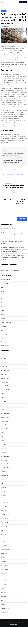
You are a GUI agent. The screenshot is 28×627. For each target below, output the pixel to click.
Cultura (2, 295)
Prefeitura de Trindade (7, 322)
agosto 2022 (4, 526)
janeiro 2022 (4, 553)
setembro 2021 (5, 569)
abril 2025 (3, 405)
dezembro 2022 (5, 510)
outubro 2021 (4, 565)
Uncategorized (5, 345)
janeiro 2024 (4, 460)
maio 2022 (3, 538)
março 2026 (4, 366)
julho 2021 (3, 577)
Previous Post (8, 183)
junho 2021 (4, 581)
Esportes (3, 303)
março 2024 (4, 452)
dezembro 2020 (5, 604)
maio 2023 (3, 491)
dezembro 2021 (5, 557)
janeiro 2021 (4, 600)
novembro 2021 (5, 561)
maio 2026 (3, 358)
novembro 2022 (5, 514)
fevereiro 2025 (5, 413)
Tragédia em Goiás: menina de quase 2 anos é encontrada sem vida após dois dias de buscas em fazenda (13, 257)
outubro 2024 (4, 425)
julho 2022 (3, 530)
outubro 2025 (4, 386)
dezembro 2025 (5, 378)
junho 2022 (4, 534)
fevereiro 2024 (5, 456)
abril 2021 (3, 588)
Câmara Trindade (5, 283)
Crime (2, 291)
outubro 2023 (4, 471)
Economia (3, 299)
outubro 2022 (4, 518)
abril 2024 (3, 448)
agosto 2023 (4, 479)
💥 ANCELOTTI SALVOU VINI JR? (9, 229)
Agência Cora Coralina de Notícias (16, 174)
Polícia (2, 314)
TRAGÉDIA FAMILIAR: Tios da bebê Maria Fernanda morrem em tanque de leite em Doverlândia (12, 241)
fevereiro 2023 (5, 503)
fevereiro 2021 (5, 596)
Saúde (2, 330)
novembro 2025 (5, 382)
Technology (4, 334)
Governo (3, 306)
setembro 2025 (5, 390)
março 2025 (4, 409)
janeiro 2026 (4, 374)
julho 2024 (3, 436)
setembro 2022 (5, 522)
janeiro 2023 (4, 507)
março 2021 (4, 592)
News (2, 310)
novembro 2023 (5, 468)
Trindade (3, 342)
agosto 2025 (4, 393)
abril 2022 (3, 542)
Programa (3, 326)
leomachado (5, 26)
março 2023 (4, 499)
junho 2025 (4, 397)
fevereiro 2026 (5, 370)
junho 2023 (4, 487)
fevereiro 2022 (5, 549)
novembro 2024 (5, 421)
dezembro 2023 (5, 464)
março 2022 (4, 546)
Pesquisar (22, 218)
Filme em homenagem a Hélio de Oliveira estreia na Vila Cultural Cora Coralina (15, 201)
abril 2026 (3, 362)
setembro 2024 (5, 429)
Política (3, 318)
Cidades (3, 287)
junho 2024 (4, 440)
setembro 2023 (5, 475)
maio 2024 (3, 444)
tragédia (3, 338)
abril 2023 (3, 495)
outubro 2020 (4, 612)
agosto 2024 (4, 432)
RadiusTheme (15, 624)
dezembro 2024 (5, 417)
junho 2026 (4, 355)
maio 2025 (3, 401)
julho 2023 (3, 483)
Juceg (2, 48)
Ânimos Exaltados (5, 279)
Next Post (21, 198)
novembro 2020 (5, 608)
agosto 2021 (4, 573)
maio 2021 (3, 585)
